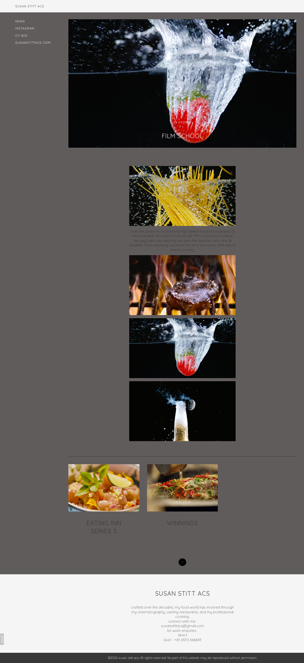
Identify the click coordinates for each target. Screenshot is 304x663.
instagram (24, 28)
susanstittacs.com (33, 42)
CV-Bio (21, 35)
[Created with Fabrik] (2, 639)
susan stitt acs (182, 593)
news (20, 21)
